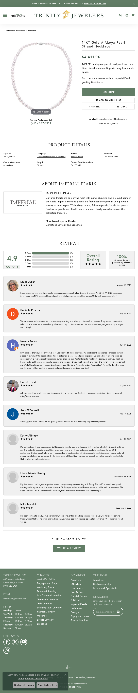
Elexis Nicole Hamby (32, 473)
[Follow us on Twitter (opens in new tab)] (15, 642)
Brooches (77, 224)
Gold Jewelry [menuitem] (44, 603)
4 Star (28, 256)
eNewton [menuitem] (76, 584)
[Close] (134, 4)
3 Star (28, 260)
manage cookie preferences (33, 678)
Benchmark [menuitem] (77, 588)
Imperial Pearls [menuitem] (79, 604)
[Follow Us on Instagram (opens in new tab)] (6, 650)
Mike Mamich (28, 504)
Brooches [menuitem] (42, 623)
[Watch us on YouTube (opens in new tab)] (23, 642)
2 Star (28, 263)
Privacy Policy (48, 674)
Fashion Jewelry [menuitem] (46, 611)
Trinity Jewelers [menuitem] (79, 620)
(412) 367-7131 (41, 123)
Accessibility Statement (86, 677)
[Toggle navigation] (5, 15)
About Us (98, 580)
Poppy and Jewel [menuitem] (80, 616)
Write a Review (69, 548)
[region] (41, 78)
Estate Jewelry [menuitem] (45, 619)
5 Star (28, 253)
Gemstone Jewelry (56, 224)
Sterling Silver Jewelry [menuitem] (49, 607)
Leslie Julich (27, 281)
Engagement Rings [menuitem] (47, 583)
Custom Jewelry (102, 584)
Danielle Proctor (30, 310)
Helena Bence (28, 341)
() (71, 253)
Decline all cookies (24, 685)
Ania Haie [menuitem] (76, 580)
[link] (18, 15)
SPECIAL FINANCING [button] (95, 3)
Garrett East (28, 382)
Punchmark (75, 687)
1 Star (28, 266)
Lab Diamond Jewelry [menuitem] (49, 595)
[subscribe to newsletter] (118, 612)
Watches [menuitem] (42, 615)
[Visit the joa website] (69, 667)
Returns (122, 106)
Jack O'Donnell (29, 410)
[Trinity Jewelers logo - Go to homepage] (69, 15)
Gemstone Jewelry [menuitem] (47, 599)
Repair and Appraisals (105, 588)
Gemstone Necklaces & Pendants (21, 30)
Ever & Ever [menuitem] (77, 592)
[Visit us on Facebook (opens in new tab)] (6, 642)
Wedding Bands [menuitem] (45, 587)
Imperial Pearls (77, 156)
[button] (121, 15)
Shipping (95, 106)
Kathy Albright (29, 435)
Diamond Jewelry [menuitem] (46, 591)
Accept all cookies (47, 685)
